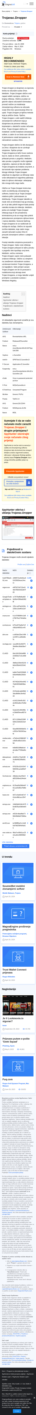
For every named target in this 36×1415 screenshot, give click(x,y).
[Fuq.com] (18, 1066)
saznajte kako (6, 1214)
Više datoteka (7, 842)
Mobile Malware (8, 893)
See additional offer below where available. (18, 69)
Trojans (15, 11)
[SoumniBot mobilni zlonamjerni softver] (18, 873)
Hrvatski (27, 4)
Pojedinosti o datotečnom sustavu (13, 307)
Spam (12, 1046)
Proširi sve (22, 564)
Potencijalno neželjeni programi (14, 934)
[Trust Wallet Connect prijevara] (18, 956)
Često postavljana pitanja (15, 1172)
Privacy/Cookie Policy (18, 71)
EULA (6, 71)
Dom (3, 1371)
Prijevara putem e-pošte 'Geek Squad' (16, 1040)
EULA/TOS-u (17, 1334)
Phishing (5, 1046)
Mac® (18, 491)
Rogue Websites (8, 977)
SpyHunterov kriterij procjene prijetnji (14, 1374)
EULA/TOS (5, 1210)
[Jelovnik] (31, 4)
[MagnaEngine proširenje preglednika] (18, 913)
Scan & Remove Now (15, 77)
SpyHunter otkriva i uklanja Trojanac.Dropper (13, 301)
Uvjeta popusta (20, 1358)
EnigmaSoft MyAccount (25, 1291)
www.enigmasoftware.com (19, 1261)
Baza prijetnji (6, 11)
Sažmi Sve (30, 564)
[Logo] (8, 4)
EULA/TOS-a (16, 1356)
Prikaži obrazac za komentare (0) (15, 846)
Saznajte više (25, 1407)
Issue (4, 1025)
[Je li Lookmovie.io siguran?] (18, 1005)
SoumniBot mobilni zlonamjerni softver (13, 887)
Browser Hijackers (9, 936)
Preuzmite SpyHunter (15, 471)
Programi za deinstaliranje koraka (17, 1371)
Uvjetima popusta (7, 1212)
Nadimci (6, 297)
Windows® (26, 489)
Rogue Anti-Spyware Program (13, 1083)
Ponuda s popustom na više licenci (15, 482)
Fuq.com (7, 1079)
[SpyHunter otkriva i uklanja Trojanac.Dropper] (18, 539)
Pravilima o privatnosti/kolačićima (19, 1210)
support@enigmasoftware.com (11, 1289)
